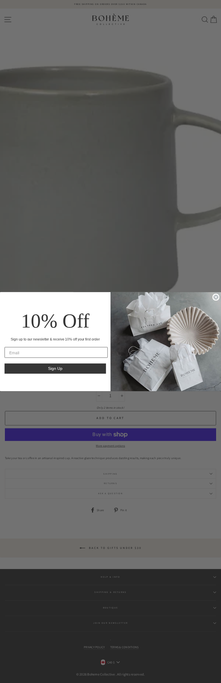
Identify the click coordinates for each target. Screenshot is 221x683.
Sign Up (55, 368)
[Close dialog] (216, 297)
